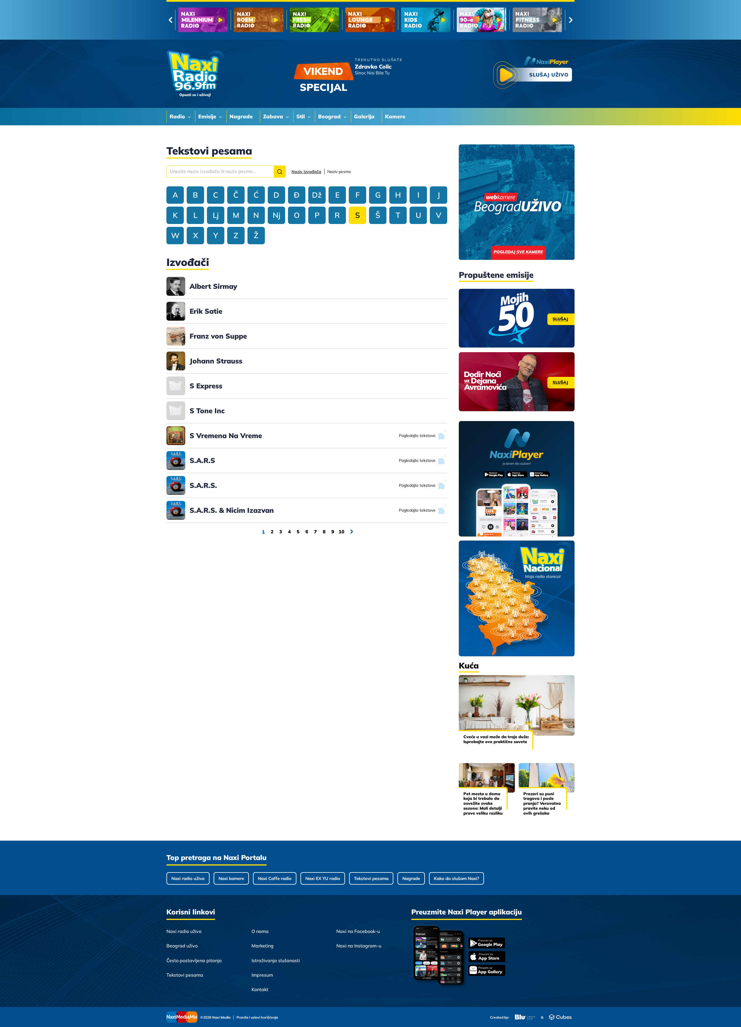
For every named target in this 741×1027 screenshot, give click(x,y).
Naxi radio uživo (188, 878)
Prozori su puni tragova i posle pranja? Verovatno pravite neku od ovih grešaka (542, 803)
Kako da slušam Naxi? (456, 878)
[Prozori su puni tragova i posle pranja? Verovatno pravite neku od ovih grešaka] (547, 777)
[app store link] (486, 957)
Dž (317, 195)
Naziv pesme (339, 171)
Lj (216, 215)
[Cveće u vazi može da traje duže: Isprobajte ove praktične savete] (517, 705)
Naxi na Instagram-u (358, 946)
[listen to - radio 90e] (370, 19)
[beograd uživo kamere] (517, 202)
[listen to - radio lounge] (258, 19)
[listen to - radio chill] (537, 19)
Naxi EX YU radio (322, 878)
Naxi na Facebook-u (358, 931)
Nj (276, 215)
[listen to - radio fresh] (203, 19)
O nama (260, 931)
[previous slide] (170, 20)
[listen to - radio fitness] (426, 19)
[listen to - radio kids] (314, 19)
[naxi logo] (195, 73)
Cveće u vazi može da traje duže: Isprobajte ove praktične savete (496, 739)
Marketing (263, 946)
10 (341, 531)
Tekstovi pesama (371, 878)
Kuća (469, 665)
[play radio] (533, 73)
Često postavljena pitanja (194, 960)
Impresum (262, 975)
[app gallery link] (486, 971)
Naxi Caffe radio (274, 878)
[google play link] (486, 943)
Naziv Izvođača (306, 171)
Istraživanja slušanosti (276, 960)
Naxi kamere (231, 878)
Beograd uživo (182, 946)
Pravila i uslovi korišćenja (257, 1017)
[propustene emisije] (517, 318)
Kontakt (260, 989)
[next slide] (571, 20)
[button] (279, 171)
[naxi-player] (517, 479)
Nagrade (411, 878)
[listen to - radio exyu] (481, 19)
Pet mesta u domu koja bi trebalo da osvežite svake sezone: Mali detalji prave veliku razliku (483, 803)
